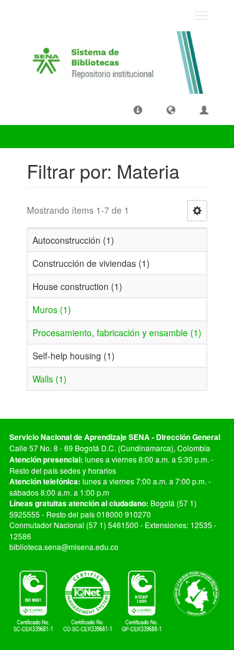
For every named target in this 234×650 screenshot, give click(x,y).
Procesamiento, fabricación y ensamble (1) (117, 332)
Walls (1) (49, 378)
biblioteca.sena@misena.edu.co (64, 546)
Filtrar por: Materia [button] (57, 136)
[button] (138, 109)
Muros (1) (51, 309)
